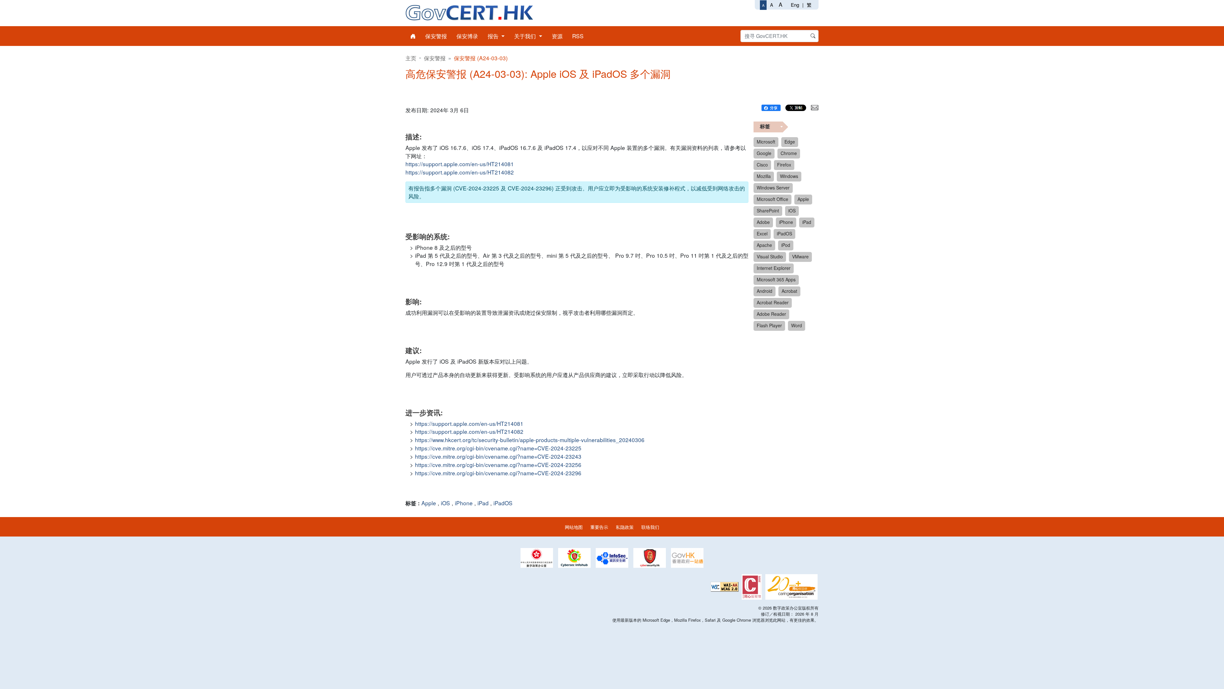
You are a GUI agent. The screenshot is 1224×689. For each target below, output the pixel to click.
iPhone (464, 503)
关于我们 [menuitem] (525, 36)
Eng (795, 4)
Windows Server (773, 187)
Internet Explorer (773, 268)
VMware (800, 256)
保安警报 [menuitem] (436, 36)
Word (796, 325)
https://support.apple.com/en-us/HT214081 (459, 164)
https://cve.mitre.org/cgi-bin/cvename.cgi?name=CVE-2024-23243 (498, 456)
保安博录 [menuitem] (467, 36)
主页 (410, 58)
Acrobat (789, 291)
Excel (762, 233)
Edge (789, 141)
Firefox (784, 164)
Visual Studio (770, 256)
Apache (764, 245)
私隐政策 (625, 526)
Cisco (762, 164)
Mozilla (764, 176)
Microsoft (766, 141)
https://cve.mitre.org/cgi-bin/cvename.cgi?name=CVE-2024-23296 (498, 473)
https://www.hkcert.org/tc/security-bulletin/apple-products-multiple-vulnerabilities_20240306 (530, 440)
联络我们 (650, 526)
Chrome (789, 153)
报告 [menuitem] (494, 36)
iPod (785, 245)
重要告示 (599, 526)
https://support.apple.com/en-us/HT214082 (459, 172)
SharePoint (768, 210)
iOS (445, 503)
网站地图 (574, 526)
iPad (483, 503)
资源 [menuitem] (557, 36)
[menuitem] (412, 36)
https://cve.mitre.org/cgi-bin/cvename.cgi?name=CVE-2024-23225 (498, 448)
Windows (789, 176)
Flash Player (769, 325)
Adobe (763, 222)
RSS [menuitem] (578, 36)
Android (764, 291)
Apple (428, 503)
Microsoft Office (772, 199)
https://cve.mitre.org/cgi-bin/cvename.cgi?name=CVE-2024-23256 (498, 465)
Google (764, 153)
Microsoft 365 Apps (776, 279)
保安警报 (435, 58)
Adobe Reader (771, 314)
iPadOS (503, 503)
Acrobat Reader (773, 302)
